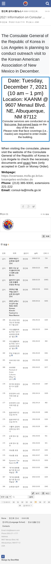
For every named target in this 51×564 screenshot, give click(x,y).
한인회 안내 (14, 518)
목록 (47, 236)
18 (49, 502)
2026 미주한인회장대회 (33, 11)
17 (44, 502)
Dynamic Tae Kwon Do (14, 461)
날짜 (36, 253)
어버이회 (25, 518)
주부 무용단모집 (14, 354)
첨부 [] (5, 214)
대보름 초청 (13, 450)
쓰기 (37, 493)
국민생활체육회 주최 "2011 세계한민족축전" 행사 (14, 333)
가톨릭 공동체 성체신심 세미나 (14, 429)
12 (22, 502)
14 (31, 502)
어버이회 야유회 (14, 361)
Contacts (6, 526)
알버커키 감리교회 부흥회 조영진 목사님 (14, 282)
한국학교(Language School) (13, 522)
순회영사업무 (14, 486)
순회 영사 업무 (13, 437)
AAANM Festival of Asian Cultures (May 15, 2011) (13, 373)
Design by (10, 559)
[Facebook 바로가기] (3, 556)
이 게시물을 (45, 214)
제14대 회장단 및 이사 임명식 (14, 386)
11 (18, 502)
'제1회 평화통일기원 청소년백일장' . (14, 470)
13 (26, 502)
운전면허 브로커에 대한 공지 (14, 395)
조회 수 (46, 253)
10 (13, 502)
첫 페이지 (6, 502)
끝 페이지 (26, 505)
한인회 (4, 22)
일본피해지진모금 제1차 (14, 413)
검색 (31, 497)
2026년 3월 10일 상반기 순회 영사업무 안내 (14, 293)
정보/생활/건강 (34, 522)
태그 (47, 493)
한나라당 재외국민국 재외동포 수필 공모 (14, 322)
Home (3, 518)
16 (40, 502)
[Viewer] (48, 175)
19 (20, 505)
